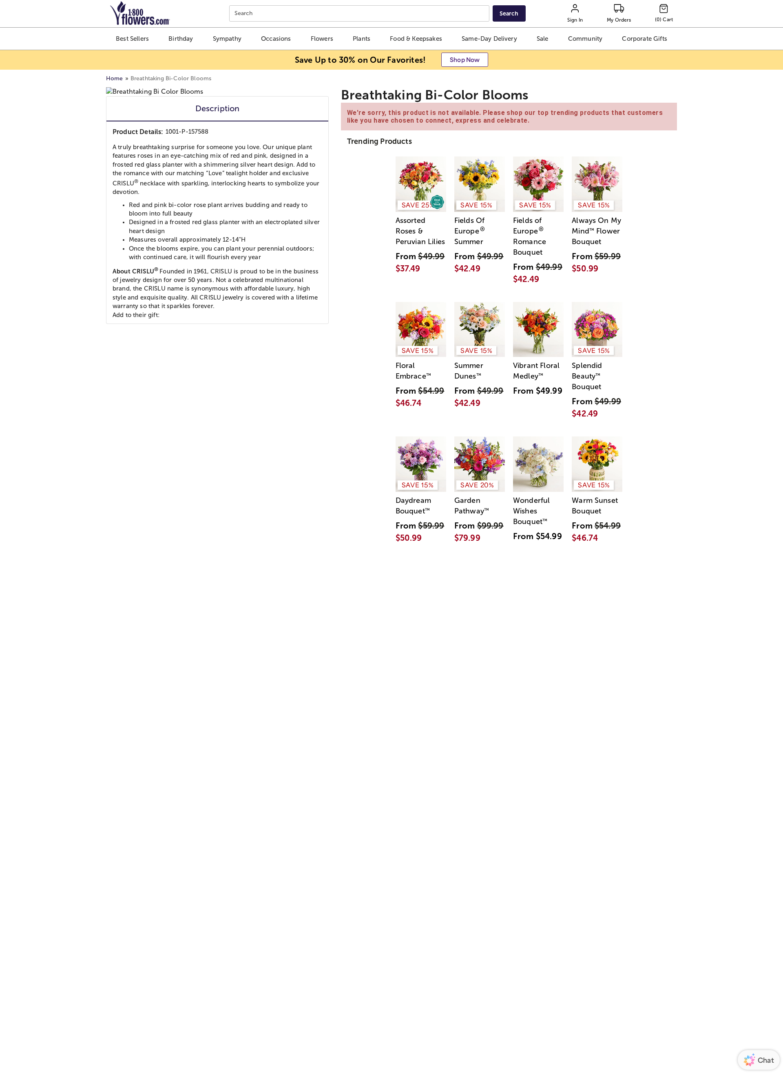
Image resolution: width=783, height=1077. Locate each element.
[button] (132, 39)
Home (114, 78)
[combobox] (360, 14)
